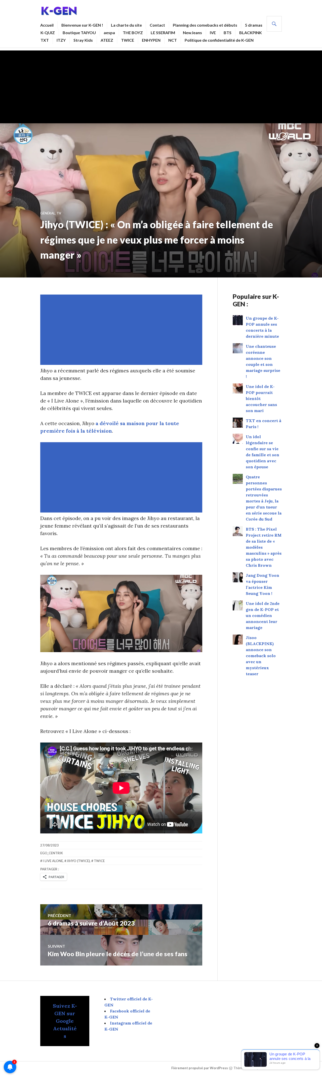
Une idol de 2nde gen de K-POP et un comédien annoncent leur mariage (262, 615)
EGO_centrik (51, 853)
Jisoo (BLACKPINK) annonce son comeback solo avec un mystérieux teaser (261, 655)
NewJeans (192, 32)
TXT (45, 40)
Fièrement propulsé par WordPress (199, 1068)
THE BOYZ (133, 32)
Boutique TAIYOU (79, 32)
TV (59, 213)
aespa (109, 32)
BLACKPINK (250, 32)
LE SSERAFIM (163, 32)
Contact (157, 25)
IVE (213, 32)
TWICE (127, 40)
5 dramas (253, 25)
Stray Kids (83, 40)
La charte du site (126, 25)
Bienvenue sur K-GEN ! (82, 25)
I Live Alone (53, 861)
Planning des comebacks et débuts (205, 25)
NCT (172, 40)
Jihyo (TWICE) (78, 861)
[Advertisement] (161, 85)
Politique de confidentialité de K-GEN (219, 40)
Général (47, 213)
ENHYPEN (151, 40)
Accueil (47, 25)
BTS (227, 32)
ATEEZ (107, 40)
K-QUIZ (48, 32)
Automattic (272, 1068)
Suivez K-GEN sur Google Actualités (65, 1021)
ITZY (61, 40)
